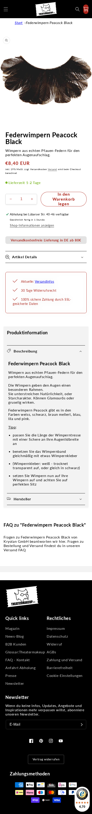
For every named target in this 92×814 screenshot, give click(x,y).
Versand (52, 169)
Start (19, 22)
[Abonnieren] (82, 724)
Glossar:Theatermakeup (25, 652)
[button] (6, 9)
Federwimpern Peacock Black (49, 22)
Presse (11, 675)
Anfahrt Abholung (20, 667)
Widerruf (54, 644)
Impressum (56, 628)
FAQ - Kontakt (17, 660)
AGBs (51, 652)
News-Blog (14, 636)
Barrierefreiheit (60, 667)
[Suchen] (77, 9)
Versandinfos (44, 281)
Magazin (12, 628)
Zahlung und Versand (64, 660)
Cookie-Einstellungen (65, 675)
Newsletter (14, 683)
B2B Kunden (15, 644)
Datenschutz (57, 636)
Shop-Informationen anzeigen (32, 225)
